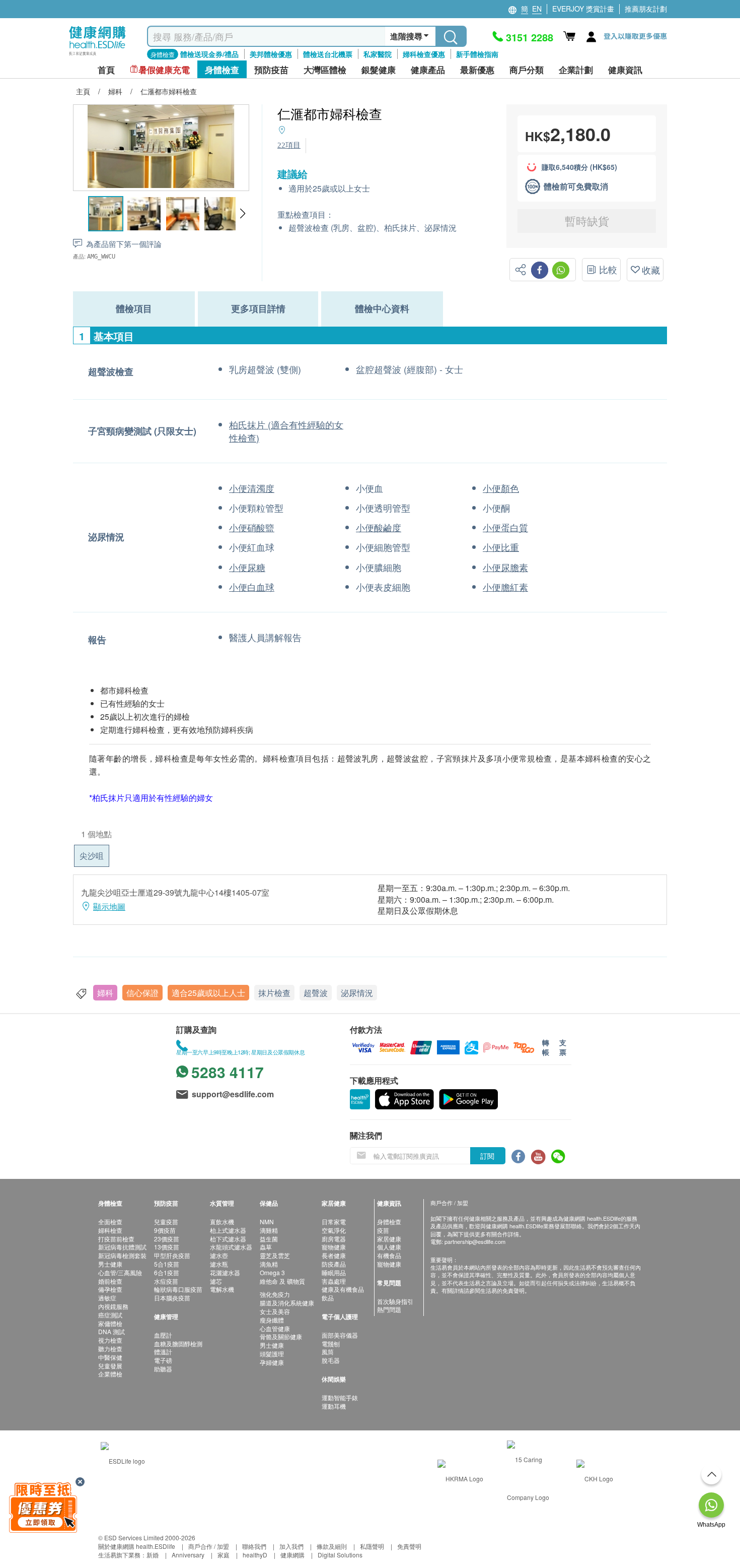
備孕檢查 (110, 1289)
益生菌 (269, 1238)
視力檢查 (110, 1340)
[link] (123, 1459)
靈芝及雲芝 (275, 1255)
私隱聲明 (372, 1546)
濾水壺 (219, 1255)
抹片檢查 (274, 992)
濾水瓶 (219, 1264)
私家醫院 (377, 54)
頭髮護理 (272, 1353)
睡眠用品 (334, 1272)
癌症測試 (110, 1314)
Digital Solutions (340, 1554)
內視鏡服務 (113, 1306)
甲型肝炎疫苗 (172, 1255)
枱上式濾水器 (228, 1230)
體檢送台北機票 (327, 54)
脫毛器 (331, 1360)
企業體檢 (110, 1373)
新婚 (152, 1554)
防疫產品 (334, 1264)
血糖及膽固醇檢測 (178, 1343)
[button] (242, 213)
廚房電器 (334, 1238)
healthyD (255, 1554)
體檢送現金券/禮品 (209, 54)
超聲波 (316, 992)
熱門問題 (389, 1309)
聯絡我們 (254, 1546)
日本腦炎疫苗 (172, 1297)
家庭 (223, 1554)
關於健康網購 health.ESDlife (136, 1546)
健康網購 (292, 1554)
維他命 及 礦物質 (282, 1281)
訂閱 (487, 1156)
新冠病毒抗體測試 (122, 1246)
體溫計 (163, 1351)
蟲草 (266, 1246)
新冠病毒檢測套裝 (122, 1255)
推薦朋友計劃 (646, 9)
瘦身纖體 (272, 1319)
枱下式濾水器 (228, 1238)
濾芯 (216, 1281)
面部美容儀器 (340, 1335)
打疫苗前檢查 (116, 1238)
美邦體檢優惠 (271, 54)
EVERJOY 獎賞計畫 (583, 9)
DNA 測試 (111, 1331)
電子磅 (163, 1360)
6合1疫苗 (166, 1272)
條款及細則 (332, 1546)
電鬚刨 (331, 1343)
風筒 (328, 1351)
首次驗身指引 (395, 1301)
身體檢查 (389, 1221)
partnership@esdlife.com (475, 1241)
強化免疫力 (275, 1294)
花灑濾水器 (225, 1272)
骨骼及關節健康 (281, 1336)
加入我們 (291, 1546)
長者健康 (334, 1255)
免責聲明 (409, 1546)
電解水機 (222, 1289)
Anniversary (188, 1554)
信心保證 (142, 992)
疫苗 (383, 1230)
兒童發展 (110, 1365)
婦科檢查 (110, 1230)
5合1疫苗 (166, 1264)
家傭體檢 (110, 1323)
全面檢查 (110, 1221)
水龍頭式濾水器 (231, 1246)
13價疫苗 (166, 1246)
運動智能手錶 (340, 1397)
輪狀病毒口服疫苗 (178, 1289)
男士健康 (110, 1264)
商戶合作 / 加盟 (208, 1546)
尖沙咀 (92, 855)
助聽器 (163, 1368)
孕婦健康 (272, 1362)
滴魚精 (269, 1264)
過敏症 (107, 1297)
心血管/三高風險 (120, 1272)
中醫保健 (110, 1357)
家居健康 (389, 1238)
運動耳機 (334, 1406)
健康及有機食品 (343, 1289)
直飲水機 (222, 1221)
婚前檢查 (110, 1281)
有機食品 (389, 1255)
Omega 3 (272, 1272)
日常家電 (334, 1221)
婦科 (105, 992)
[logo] (97, 55)
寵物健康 (334, 1246)
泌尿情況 (357, 992)
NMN (267, 1221)
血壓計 (163, 1335)
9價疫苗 (165, 1230)
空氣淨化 (334, 1230)
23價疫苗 (166, 1238)
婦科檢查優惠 (424, 54)
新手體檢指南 (477, 54)
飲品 (328, 1297)
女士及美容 (275, 1311)
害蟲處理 (334, 1281)
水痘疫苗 (166, 1281)
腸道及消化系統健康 (287, 1302)
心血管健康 (275, 1328)
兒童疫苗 (166, 1221)
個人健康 (389, 1246)
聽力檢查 (110, 1348)
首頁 (106, 70)
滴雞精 (269, 1230)
